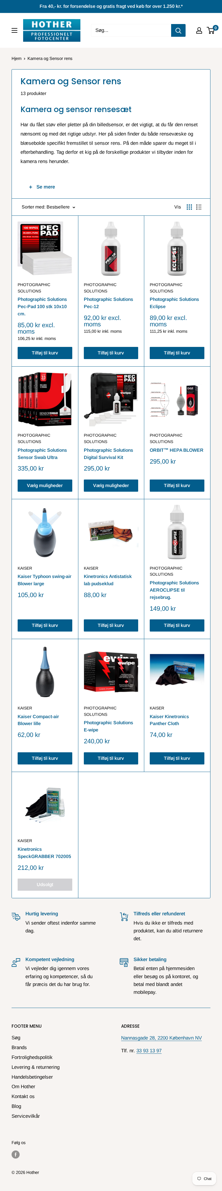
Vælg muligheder (45, 485)
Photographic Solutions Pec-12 (108, 303)
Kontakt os (23, 1096)
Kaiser (25, 568)
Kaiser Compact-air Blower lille (38, 720)
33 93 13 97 (149, 1050)
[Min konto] (199, 30)
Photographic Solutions (34, 287)
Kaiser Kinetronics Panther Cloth (169, 720)
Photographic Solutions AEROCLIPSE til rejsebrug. (174, 590)
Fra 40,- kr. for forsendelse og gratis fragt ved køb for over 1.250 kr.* (111, 6)
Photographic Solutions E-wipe (108, 726)
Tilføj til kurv (45, 352)
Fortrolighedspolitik (32, 1057)
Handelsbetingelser (32, 1077)
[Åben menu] (14, 30)
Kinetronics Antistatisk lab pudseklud (108, 580)
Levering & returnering (36, 1067)
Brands (19, 1047)
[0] (210, 30)
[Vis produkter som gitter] (189, 207)
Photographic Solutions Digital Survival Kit (108, 454)
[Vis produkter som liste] (198, 207)
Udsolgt (45, 884)
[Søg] (178, 30)
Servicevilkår (26, 1116)
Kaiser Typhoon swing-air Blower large (44, 580)
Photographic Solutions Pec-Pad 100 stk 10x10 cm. (42, 306)
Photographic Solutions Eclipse (174, 303)
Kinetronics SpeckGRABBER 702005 (44, 853)
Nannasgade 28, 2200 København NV (161, 1038)
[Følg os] (16, 1154)
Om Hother (23, 1086)
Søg (16, 1037)
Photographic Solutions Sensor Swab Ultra (42, 454)
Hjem (17, 58)
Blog (16, 1106)
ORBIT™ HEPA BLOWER (177, 450)
